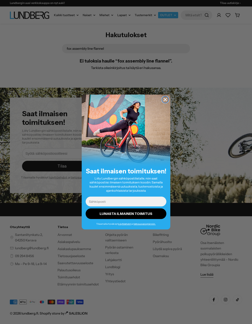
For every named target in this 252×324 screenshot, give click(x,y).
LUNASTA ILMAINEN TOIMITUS (126, 214)
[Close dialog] (165, 99)
